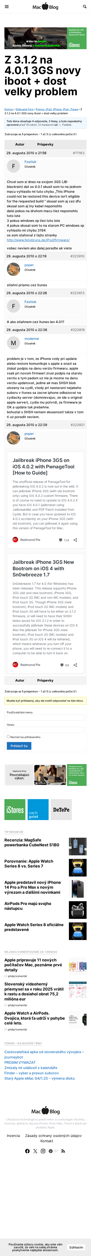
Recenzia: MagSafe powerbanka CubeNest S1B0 (31, 842)
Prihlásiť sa (19, 746)
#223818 (78, 330)
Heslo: (11, 724)
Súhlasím (76, 1247)
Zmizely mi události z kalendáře (30, 1067)
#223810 (77, 256)
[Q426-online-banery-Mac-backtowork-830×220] (45, 774)
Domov (8, 109)
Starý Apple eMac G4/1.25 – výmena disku (39, 1078)
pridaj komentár (17, 976)
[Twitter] (35, 1151)
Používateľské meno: (20, 712)
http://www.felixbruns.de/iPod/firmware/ (38, 240)
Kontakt (46, 1141)
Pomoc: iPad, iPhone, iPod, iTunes (57, 109)
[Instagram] (43, 1151)
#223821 (78, 425)
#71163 (79, 153)
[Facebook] (27, 1151)
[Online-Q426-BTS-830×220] (45, 38)
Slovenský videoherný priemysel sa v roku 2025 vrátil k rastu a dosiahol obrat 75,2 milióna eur (34, 991)
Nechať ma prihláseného (25, 737)
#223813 (77, 293)
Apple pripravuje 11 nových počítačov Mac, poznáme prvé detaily (33, 965)
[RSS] (63, 1151)
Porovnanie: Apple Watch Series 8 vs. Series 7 (28, 864)
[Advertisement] (45, 1209)
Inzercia (13, 1135)
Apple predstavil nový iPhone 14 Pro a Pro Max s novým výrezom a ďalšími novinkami (32, 887)
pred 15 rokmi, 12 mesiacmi (36, 124)
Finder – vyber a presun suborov (31, 1073)
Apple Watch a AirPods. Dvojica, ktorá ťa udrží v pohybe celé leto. (34, 1018)
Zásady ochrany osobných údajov (53, 1135)
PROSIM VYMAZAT (20, 1062)
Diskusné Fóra (25, 109)
